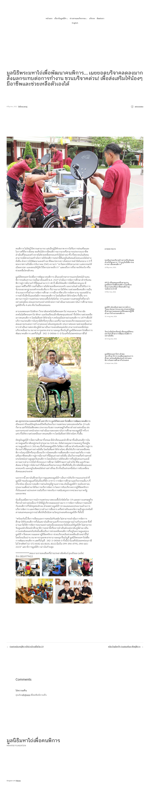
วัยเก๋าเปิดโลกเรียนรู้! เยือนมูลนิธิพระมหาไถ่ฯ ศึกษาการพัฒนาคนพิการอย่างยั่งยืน (119, 334)
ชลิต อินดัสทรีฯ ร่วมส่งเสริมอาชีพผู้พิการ (124, 646)
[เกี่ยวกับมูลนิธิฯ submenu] (67, 18)
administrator (139, 106)
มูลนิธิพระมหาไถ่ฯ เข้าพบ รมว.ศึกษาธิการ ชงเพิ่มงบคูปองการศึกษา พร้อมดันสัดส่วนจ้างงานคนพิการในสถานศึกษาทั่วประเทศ (119, 357)
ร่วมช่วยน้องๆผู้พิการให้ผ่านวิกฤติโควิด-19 (27, 646)
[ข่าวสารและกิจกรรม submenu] (86, 18)
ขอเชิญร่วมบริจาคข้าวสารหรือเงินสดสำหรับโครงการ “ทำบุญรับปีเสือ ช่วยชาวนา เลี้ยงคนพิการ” (119, 262)
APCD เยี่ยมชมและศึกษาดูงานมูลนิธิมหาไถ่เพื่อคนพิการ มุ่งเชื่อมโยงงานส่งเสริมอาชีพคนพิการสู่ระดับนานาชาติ (118, 286)
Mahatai (18, 781)
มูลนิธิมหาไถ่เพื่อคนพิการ (33, 741)
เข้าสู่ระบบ (26, 695)
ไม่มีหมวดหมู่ (22, 106)
